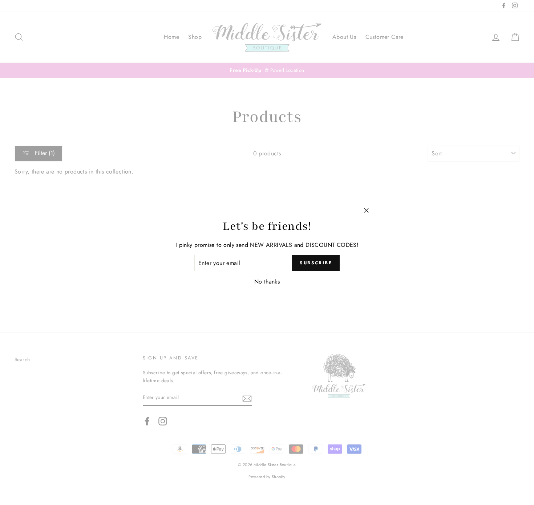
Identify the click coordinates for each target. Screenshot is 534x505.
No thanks (267, 281)
